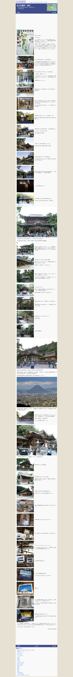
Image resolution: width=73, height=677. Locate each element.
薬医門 (18, 659)
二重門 (18, 657)
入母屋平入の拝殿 (20, 662)
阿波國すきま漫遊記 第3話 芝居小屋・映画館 (38, 2)
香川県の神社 (19, 654)
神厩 (35, 100)
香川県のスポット (20, 651)
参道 (35, 35)
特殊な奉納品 (19, 672)
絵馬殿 (18, 668)
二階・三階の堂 (20, 655)
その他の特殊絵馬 (20, 673)
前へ (19, 12)
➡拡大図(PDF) (37, 37)
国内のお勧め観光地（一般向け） (23, 675)
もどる (36, 646)
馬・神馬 (18, 661)
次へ (54, 12)
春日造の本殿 (19, 665)
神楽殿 (18, 666)
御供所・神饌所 (20, 664)
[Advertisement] (36, 21)
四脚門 (18, 658)
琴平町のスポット (20, 652)
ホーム (27, 2)
